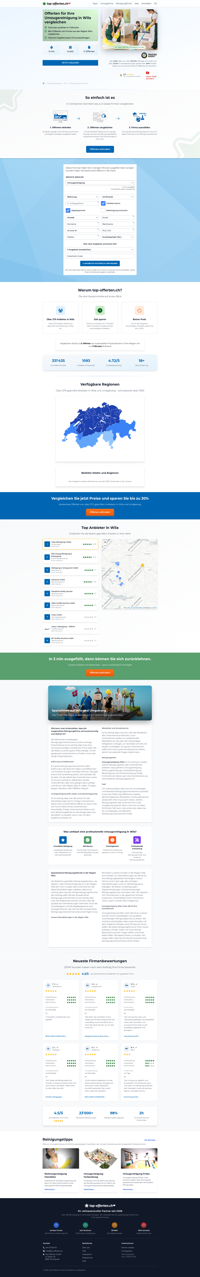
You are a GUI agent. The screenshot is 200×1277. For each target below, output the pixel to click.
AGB (84, 1261)
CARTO (154, 608)
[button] (142, 565)
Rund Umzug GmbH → (132, 1097)
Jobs (136, 3)
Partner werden (127, 1248)
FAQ (84, 1251)
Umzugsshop (126, 1251)
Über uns (86, 1248)
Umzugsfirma (106, 3)
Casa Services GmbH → (132, 1036)
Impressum (87, 1254)
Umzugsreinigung (54, 83)
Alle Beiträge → (150, 1140)
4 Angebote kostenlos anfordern (100, 263)
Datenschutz (87, 1258)
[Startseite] (43, 83)
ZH (65, 83)
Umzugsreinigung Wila (78, 83)
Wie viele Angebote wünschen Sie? (100, 244)
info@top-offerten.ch (54, 1251)
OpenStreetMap (137, 608)
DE (155, 3)
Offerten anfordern (100, 149)
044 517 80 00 (51, 1248)
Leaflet (127, 608)
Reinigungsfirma (124, 3)
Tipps (95, 3)
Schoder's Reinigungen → (54, 1097)
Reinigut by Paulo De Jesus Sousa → (97, 1036)
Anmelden (146, 3)
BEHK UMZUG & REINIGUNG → (56, 1036)
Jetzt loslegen (70, 63)
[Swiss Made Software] (150, 75)
